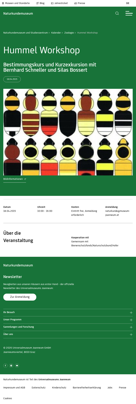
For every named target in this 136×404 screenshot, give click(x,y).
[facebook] (5, 366)
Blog (42, 3)
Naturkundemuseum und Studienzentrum (25, 33)
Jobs (109, 387)
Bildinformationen (13, 179)
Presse (81, 3)
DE (127, 3)
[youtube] (17, 366)
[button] (117, 13)
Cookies (7, 398)
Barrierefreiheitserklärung (87, 387)
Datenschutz (38, 387)
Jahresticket (61, 3)
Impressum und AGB (14, 387)
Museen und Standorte (17, 3)
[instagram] (11, 366)
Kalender (56, 33)
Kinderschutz (59, 387)
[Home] (18, 13)
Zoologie (69, 33)
